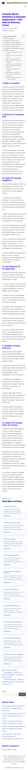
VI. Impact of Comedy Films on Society (14, 48)
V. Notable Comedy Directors (12, 46)
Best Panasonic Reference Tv (14, 72)
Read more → (8, 516)
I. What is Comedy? (9, 38)
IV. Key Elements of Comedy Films (13, 44)
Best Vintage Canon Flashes (11, 555)
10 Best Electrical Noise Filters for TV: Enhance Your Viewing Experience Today (13, 716)
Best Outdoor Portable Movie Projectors (14, 74)
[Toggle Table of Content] (22, 36)
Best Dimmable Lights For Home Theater (14, 52)
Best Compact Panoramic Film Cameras (14, 66)
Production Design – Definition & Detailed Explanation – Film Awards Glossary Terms (13, 682)
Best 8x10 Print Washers (10, 506)
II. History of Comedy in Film (11, 40)
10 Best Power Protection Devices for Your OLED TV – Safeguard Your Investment (13, 708)
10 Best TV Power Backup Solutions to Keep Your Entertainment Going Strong (14, 729)
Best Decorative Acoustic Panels (14, 64)
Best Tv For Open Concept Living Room (14, 56)
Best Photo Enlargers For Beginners (14, 654)
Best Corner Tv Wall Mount (11, 589)
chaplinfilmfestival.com (16, 3)
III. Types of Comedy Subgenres (12, 42)
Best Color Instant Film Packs (14, 58)
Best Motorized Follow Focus (12, 605)
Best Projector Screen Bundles (12, 638)
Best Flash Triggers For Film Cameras (13, 69)
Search (4, 691)
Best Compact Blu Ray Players (12, 523)
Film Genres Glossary (10, 670)
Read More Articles (9, 50)
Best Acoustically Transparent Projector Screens (14, 78)
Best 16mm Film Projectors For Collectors (14, 61)
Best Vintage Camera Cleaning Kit (13, 622)
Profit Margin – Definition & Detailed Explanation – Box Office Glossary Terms (12, 675)
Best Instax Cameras (9, 539)
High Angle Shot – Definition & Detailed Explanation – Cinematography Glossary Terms (12, 736)
